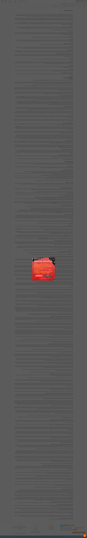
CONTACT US (39, 275)
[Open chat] (84, 535)
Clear (48, 275)
